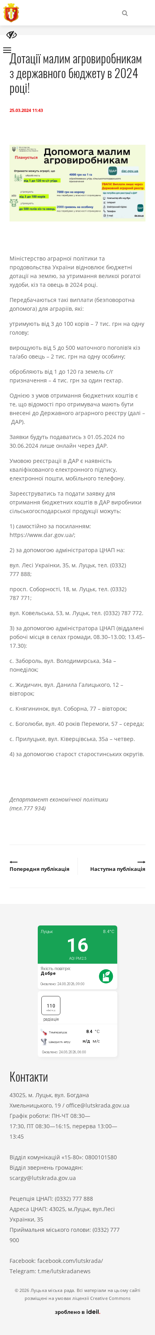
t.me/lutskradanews (64, 1271)
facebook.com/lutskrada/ (70, 1260)
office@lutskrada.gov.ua (98, 1105)
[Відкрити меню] (7, 50)
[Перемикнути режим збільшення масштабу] (11, 34)
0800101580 (101, 1157)
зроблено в (70, 1311)
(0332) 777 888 (74, 1198)
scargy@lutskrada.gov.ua (43, 1178)
